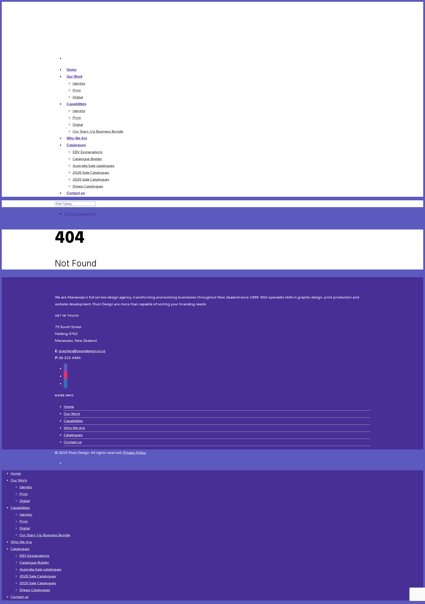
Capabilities (73, 421)
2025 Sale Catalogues (91, 179)
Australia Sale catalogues (93, 166)
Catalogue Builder (87, 159)
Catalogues (73, 435)
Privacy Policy (134, 453)
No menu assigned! (80, 214)
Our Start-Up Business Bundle (98, 131)
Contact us (76, 193)
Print (77, 90)
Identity (79, 83)
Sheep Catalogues (88, 186)
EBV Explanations (87, 152)
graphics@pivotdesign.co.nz (82, 351)
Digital (78, 97)
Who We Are (74, 428)
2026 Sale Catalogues (91, 172)
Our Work (72, 414)
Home (69, 407)
